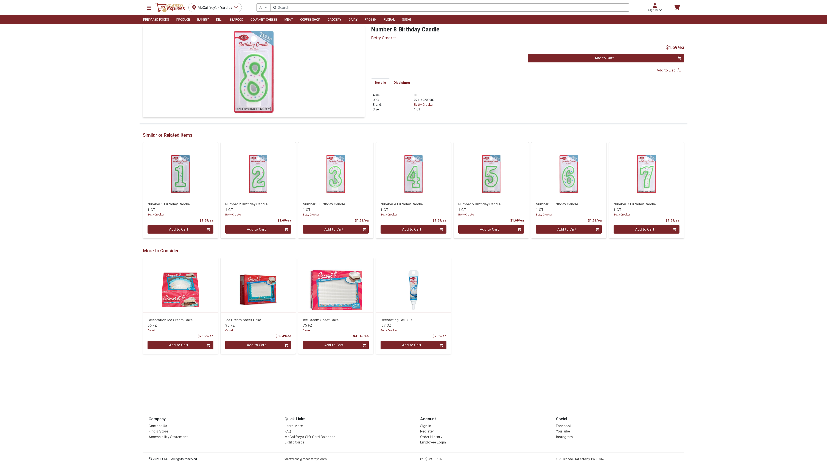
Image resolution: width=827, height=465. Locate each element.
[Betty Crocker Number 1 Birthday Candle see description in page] (180, 169)
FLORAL (389, 20)
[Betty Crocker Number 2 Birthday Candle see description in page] (258, 169)
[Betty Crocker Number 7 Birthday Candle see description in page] (646, 169)
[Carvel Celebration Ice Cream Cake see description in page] (180, 285)
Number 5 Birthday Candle (479, 207)
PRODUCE (183, 20)
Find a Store (158, 431)
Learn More (293, 426)
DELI (219, 20)
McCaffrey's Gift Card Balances (309, 437)
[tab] (380, 82)
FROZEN (370, 20)
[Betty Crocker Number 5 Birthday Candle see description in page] (491, 169)
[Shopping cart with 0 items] (677, 7)
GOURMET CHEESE (263, 20)
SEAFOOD (236, 20)
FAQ (287, 431)
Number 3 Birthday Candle (324, 207)
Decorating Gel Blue (396, 322)
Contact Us (158, 426)
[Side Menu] (149, 7)
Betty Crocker (424, 105)
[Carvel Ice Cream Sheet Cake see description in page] (258, 285)
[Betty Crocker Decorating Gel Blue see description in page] (413, 285)
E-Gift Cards (294, 442)
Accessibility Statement (168, 437)
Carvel (151, 330)
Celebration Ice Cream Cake (170, 322)
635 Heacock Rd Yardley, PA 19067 (580, 459)
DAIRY (353, 20)
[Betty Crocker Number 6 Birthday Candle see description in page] (569, 169)
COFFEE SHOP (310, 20)
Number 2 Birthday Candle (246, 207)
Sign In (425, 426)
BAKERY (203, 20)
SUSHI (406, 20)
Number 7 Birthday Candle (635, 207)
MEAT (288, 20)
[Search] (275, 7)
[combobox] (450, 7)
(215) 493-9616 (431, 459)
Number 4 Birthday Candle (402, 207)
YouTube (563, 431)
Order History (431, 437)
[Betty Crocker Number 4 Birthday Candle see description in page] (413, 169)
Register (427, 431)
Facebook (564, 426)
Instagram (564, 437)
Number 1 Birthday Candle (169, 207)
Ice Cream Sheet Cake (243, 322)
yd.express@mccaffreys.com (305, 459)
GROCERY (334, 20)
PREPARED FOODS (156, 20)
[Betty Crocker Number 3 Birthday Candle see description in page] (336, 169)
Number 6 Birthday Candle (557, 207)
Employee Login (433, 442)
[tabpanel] (527, 104)
